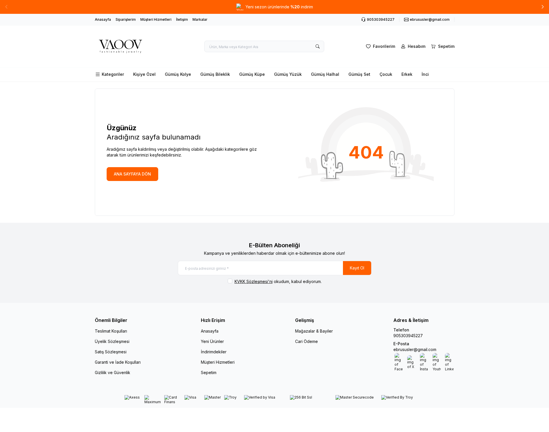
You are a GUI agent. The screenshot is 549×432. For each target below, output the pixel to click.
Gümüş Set (359, 74)
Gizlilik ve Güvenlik (112, 372)
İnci (425, 74)
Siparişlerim (126, 19)
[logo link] (129, 46)
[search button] (317, 46)
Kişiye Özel (144, 74)
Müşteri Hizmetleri (155, 19)
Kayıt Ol (357, 267)
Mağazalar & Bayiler (314, 331)
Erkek (406, 74)
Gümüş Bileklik (215, 74)
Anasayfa (103, 19)
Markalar (200, 19)
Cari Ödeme (306, 341)
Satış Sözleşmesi (111, 351)
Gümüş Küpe (252, 74)
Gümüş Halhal (325, 74)
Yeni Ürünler (212, 341)
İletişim (182, 19)
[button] (542, 6)
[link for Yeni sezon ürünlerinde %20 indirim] (274, 7)
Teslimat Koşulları (111, 331)
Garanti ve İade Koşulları (118, 362)
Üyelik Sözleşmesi (112, 341)
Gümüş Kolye (178, 74)
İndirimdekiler (214, 351)
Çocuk (386, 74)
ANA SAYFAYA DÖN (132, 173)
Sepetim (208, 372)
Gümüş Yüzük (288, 74)
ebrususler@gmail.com (414, 349)
